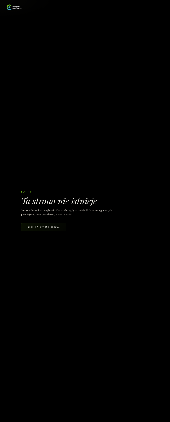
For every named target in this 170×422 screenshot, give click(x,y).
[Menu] (160, 7)
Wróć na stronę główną (44, 227)
